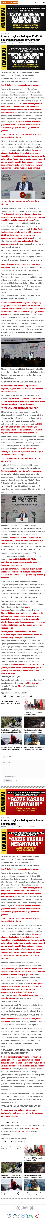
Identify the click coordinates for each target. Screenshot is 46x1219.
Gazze (11, 696)
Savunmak (20, 1141)
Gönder (7, 781)
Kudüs (30, 696)
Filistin (4, 696)
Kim (24, 696)
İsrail (18, 696)
